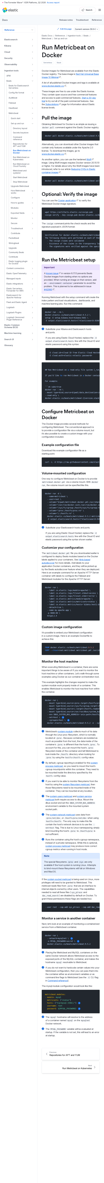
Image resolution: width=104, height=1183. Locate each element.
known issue (52, 273)
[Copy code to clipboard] (96, 136)
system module (65, 731)
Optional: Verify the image (69, 194)
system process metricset (58, 846)
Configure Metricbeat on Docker (68, 414)
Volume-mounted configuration (64, 473)
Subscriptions (52, 104)
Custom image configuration (62, 627)
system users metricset (61, 796)
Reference (97, 19)
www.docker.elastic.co (53, 86)
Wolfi (88, 159)
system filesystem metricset (76, 784)
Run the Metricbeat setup (68, 259)
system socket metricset (59, 879)
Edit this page (66, 29)
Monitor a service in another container (68, 918)
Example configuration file (60, 444)
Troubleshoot (82, 19)
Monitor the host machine (60, 661)
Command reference (58, 980)
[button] (48, 63)
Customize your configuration (62, 547)
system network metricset (62, 814)
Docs (5, 20)
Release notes (66, 19)
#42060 (48, 289)
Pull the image (57, 117)
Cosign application (67, 200)
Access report (53, 2)
